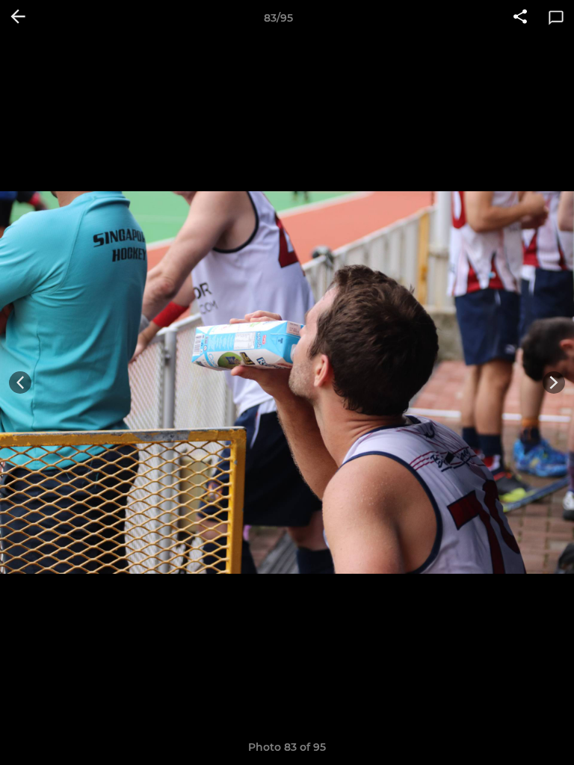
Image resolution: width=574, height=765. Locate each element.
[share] (520, 17)
